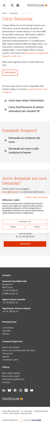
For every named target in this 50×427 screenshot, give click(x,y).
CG (22, 411)
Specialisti (6, 331)
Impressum (28, 411)
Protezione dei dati (41, 411)
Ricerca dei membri (10, 348)
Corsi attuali (10, 73)
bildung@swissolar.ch (11, 192)
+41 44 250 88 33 (10, 291)
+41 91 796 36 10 (10, 312)
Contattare (25, 244)
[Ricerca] (12, 5)
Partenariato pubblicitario (13, 379)
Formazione (13, 13)
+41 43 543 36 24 (25, 237)
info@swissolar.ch (10, 294)
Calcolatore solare (10, 360)
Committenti (7, 328)
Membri (5, 334)
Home (4, 13)
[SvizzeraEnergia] (30, 420)
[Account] (17, 5)
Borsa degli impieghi (11, 373)
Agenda (5, 357)
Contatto (6, 383)
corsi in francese (35, 89)
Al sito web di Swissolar (10, 411)
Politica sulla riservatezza (37, 197)
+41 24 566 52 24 (10, 303)
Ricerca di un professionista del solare (18, 351)
